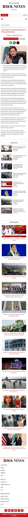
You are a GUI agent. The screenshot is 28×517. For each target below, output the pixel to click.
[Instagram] (19, 510)
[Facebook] (9, 510)
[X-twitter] (12, 510)
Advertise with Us (5, 484)
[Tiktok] (22, 510)
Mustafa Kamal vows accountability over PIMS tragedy (18, 183)
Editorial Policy (5, 501)
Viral (2, 475)
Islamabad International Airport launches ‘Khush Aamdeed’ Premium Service (19, 210)
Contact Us (4, 482)
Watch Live (14, 9)
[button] (10, 42)
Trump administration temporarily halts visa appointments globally (18, 166)
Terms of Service (5, 498)
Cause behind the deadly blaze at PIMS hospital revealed (18, 201)
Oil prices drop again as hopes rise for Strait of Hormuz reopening (19, 148)
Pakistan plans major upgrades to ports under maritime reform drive (19, 174)
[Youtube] (15, 510)
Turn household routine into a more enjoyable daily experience (19, 157)
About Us (3, 479)
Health (2, 467)
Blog (2, 504)
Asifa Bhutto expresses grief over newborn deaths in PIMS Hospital (19, 192)
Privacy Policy (4, 496)
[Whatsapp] (6, 510)
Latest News (7, 25)
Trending (3, 472)
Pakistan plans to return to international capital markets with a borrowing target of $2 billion (14, 449)
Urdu (2, 487)
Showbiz (3, 470)
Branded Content (5, 493)
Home (3, 25)
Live (2, 489)
